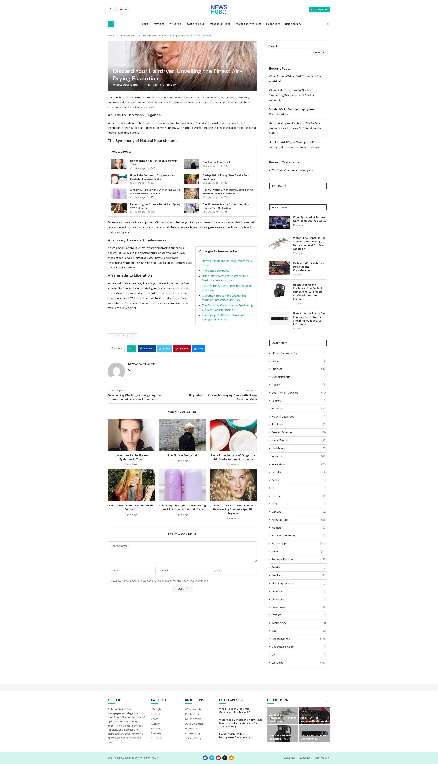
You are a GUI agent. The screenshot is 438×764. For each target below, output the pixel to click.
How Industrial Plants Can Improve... (313, 737)
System (299, 615)
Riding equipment (299, 583)
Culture (155, 724)
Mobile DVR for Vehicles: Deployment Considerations (308, 266)
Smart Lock (299, 599)
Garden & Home (195, 24)
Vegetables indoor (299, 647)
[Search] (328, 24)
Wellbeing (175, 24)
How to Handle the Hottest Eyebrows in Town (132, 457)
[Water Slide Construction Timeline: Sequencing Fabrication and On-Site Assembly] (279, 243)
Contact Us (192, 714)
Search (273, 46)
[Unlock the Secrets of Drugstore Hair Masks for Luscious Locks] (119, 179)
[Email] (126, 9)
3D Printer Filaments (299, 353)
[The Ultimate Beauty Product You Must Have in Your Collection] (191, 208)
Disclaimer (289, 757)
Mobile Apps (273, 24)
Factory (299, 400)
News (299, 551)
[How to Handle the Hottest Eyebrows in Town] (119, 164)
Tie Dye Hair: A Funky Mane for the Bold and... (131, 507)
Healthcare (299, 448)
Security (299, 591)
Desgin (299, 385)
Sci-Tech (156, 738)
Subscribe (305, 757)
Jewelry (299, 472)
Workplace (191, 728)
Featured (158, 24)
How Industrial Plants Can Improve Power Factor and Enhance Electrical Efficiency (309, 319)
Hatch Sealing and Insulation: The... (280, 737)
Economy (156, 728)
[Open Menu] (111, 24)
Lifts (299, 504)
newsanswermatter (127, 84)
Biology (299, 361)
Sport (154, 719)
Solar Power (299, 607)
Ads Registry (322, 757)
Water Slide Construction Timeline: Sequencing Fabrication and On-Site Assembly (291, 95)
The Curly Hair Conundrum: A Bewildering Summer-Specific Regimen (233, 509)
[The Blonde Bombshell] (191, 164)
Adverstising (192, 733)
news (132, 336)
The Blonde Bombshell (216, 162)
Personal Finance (220, 24)
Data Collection (194, 724)
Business (299, 369)
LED (299, 488)
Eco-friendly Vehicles (248, 24)
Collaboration (193, 719)
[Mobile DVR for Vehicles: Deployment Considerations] (279, 268)
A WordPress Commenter (283, 170)
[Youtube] (121, 9)
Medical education (299, 535)
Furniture (299, 424)
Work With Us (193, 709)
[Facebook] (110, 9)
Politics (299, 567)
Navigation (308, 170)
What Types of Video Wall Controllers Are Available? (309, 219)
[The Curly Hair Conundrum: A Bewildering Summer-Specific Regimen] (191, 193)
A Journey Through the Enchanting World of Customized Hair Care (182, 507)
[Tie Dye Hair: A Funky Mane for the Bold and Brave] (191, 179)
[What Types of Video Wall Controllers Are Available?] (279, 222)
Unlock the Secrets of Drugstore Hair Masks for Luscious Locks (233, 457)
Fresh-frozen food (299, 416)
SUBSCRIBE (320, 9)
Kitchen (299, 480)
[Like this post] (133, 348)
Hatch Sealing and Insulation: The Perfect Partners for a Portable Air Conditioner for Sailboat (295, 128)
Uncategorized (299, 639)
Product (299, 575)
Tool (299, 631)
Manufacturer (299, 520)
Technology (299, 623)
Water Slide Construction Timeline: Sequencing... (283, 717)
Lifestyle (299, 496)
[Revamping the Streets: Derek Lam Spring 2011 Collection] (119, 208)
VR (299, 654)
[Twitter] (115, 9)
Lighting (299, 511)
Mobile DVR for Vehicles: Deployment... (315, 719)
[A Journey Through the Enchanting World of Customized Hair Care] (119, 193)
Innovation (299, 464)
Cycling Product (299, 377)
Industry (299, 456)
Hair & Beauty (293, 24)
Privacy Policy (193, 738)
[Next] (329, 700)
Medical (299, 527)
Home (145, 24)
